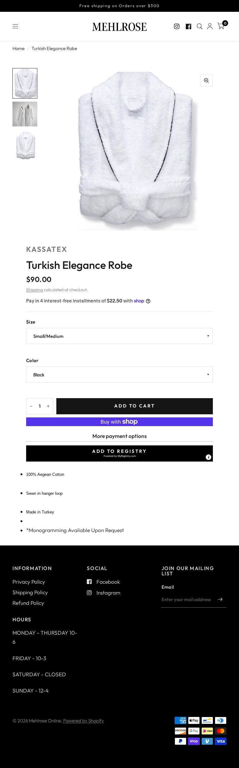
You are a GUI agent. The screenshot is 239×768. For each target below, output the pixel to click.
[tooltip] (208, 457)
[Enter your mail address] (220, 599)
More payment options (119, 436)
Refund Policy (28, 603)
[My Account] (210, 26)
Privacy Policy (28, 581)
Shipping (34, 289)
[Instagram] (177, 26)
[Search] (199, 26)
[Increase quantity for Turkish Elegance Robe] (48, 406)
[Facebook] (188, 26)
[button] (119, 453)
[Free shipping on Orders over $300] (119, 5)
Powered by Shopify (83, 721)
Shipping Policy (30, 592)
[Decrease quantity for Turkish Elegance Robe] (31, 406)
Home (18, 48)
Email (168, 587)
